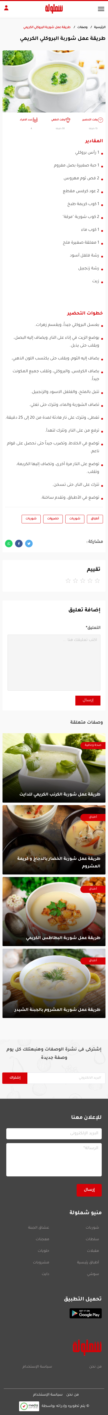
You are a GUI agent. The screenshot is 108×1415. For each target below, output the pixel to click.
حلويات (43, 1251)
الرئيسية (99, 27)
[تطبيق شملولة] (54, 1313)
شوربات (74, 519)
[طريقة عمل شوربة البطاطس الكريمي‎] (54, 911)
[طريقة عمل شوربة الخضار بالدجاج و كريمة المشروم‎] (54, 839)
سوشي (93, 1274)
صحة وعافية (93, 745)
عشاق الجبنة (38, 1228)
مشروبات (41, 1263)
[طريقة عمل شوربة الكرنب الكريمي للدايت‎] (54, 768)
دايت (45, 1274)
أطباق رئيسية (88, 1263)
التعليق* (93, 628)
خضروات (53, 519)
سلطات (92, 1240)
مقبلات (93, 1251)
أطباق (95, 519)
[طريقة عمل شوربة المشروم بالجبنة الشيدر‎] (54, 983)
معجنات (42, 1240)
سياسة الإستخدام (37, 1367)
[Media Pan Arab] (29, 1406)
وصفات (82, 27)
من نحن (95, 1367)
